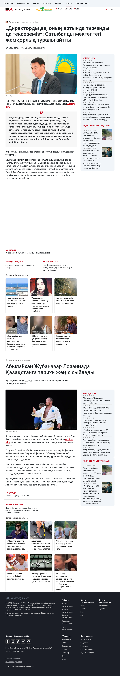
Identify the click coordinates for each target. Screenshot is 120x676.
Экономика (66, 646)
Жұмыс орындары (88, 653)
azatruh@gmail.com (13, 658)
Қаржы (36, 3)
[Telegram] (23, 641)
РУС (112, 10)
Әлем (64, 660)
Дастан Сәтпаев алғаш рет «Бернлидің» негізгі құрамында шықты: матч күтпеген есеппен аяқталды (22, 510)
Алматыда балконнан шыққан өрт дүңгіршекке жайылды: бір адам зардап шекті (96, 107)
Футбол (83, 605)
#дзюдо (17, 495)
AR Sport (58, 3)
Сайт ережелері (87, 650)
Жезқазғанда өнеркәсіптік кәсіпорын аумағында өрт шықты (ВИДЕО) (94, 87)
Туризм (102, 609)
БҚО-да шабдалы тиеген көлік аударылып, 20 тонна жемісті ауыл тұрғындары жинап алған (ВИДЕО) (92, 139)
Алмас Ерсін (14, 360)
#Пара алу (10, 253)
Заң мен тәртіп (82, 3)
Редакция (84, 643)
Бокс (82, 612)
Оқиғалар (65, 653)
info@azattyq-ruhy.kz (14, 662)
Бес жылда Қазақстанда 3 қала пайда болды (21, 266)
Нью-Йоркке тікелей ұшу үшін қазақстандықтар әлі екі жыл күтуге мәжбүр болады (57, 267)
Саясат (64, 643)
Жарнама (84, 646)
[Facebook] (7, 641)
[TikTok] (18, 641)
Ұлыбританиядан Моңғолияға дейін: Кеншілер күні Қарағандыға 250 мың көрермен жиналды (97, 76)
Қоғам (69, 3)
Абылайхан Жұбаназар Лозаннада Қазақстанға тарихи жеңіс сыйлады (96, 65)
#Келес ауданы (43, 253)
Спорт (35, 360)
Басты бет (8, 3)
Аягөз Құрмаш (14, 22)
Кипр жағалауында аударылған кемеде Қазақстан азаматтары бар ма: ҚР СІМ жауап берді (97, 117)
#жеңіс (25, 495)
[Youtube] (28, 641)
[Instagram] (13, 641)
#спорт (9, 495)
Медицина (103, 605)
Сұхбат (64, 656)
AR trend (47, 3)
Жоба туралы (86, 639)
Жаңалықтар (23, 3)
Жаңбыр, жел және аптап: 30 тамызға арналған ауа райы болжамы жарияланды (95, 97)
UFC (82, 616)
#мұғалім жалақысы (25, 253)
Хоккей (83, 609)
